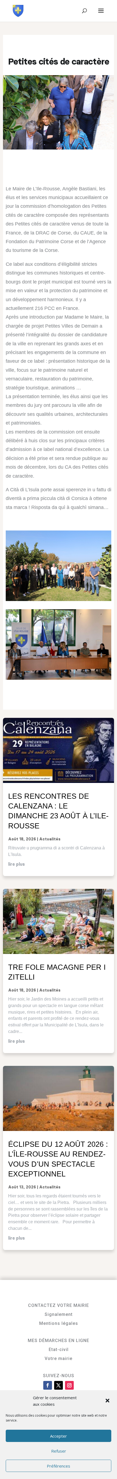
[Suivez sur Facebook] (47, 1385)
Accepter (58, 1436)
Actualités (49, 839)
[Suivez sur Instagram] (69, 1385)
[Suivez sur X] (58, 1385)
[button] (108, 1401)
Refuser (58, 1451)
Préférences (58, 1466)
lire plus (16, 864)
